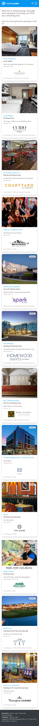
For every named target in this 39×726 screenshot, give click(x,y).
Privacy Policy (5, 721)
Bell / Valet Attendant (11, 400)
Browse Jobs (22, 713)
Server (5, 514)
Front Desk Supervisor (11, 173)
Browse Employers (7, 715)
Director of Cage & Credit (12, 229)
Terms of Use (32, 719)
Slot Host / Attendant (11, 685)
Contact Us (14, 721)
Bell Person (7, 628)
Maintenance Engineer (11, 286)
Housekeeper (8, 116)
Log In (16, 713)
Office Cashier (8, 571)
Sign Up (12, 713)
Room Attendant (9, 59)
